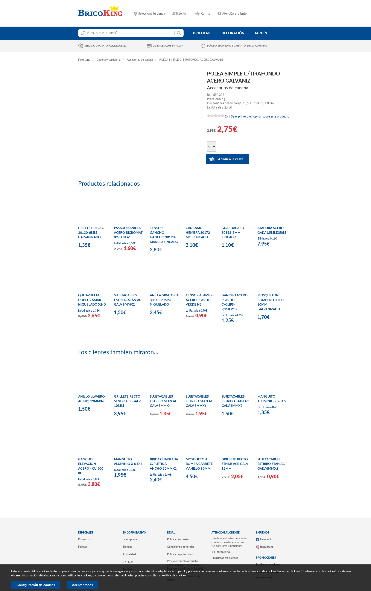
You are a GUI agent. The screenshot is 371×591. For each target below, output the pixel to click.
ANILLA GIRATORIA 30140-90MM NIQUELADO (164, 300)
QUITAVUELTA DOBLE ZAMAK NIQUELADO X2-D (92, 300)
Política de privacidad (180, 554)
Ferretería (84, 60)
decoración (233, 33)
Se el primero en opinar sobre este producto (260, 116)
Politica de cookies (173, 575)
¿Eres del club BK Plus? (168, 46)
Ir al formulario (220, 552)
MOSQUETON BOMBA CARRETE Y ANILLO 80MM (199, 464)
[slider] (215, 116)
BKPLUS (128, 562)
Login (182, 13)
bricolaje (202, 33)
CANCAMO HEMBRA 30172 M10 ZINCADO (198, 232)
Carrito (205, 13)
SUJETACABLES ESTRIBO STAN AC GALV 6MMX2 (271, 464)
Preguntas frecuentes (224, 558)
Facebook (266, 539)
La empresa (130, 539)
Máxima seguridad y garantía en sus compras (237, 46)
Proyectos (84, 539)
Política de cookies (178, 539)
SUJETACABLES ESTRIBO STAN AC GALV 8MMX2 (127, 300)
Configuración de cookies (36, 585)
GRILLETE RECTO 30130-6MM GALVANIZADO (91, 232)
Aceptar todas (82, 585)
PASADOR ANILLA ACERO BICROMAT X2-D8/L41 (128, 232)
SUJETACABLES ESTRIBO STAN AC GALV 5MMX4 (163, 401)
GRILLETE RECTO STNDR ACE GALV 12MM (235, 464)
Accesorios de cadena (140, 60)
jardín (261, 33)
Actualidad (129, 554)
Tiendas (127, 547)
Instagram (266, 547)
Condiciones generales (181, 547)
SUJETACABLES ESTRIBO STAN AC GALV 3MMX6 (199, 401)
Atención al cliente (234, 13)
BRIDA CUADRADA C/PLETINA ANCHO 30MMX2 (164, 464)
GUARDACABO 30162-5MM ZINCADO (233, 232)
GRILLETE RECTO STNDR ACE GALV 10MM (127, 401)
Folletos (83, 547)
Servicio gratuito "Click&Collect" (107, 46)
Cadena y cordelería (108, 60)
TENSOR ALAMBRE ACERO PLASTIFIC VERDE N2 (200, 300)
